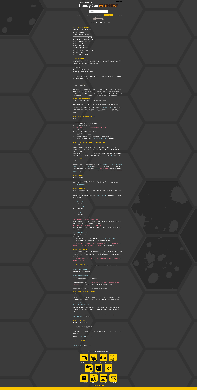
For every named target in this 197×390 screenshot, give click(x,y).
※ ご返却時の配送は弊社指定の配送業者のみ (82, 138)
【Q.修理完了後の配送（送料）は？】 (101, 138)
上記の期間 (94, 93)
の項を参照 (111, 138)
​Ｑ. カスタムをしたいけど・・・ (80, 52)
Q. (74, 41)
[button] (88, 15)
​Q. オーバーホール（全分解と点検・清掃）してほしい (84, 50)
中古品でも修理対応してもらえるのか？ (83, 41)
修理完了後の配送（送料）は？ (81, 47)
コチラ (110, 155)
